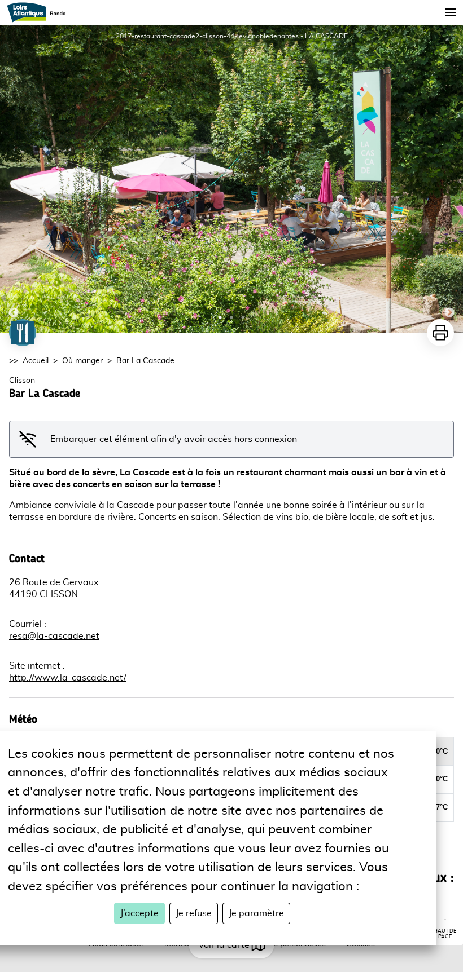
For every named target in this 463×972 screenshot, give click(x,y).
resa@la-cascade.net (54, 635)
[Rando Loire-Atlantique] (40, 12)
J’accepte (139, 913)
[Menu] (450, 12)
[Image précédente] (13, 179)
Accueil (36, 361)
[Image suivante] (449, 179)
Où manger (82, 361)
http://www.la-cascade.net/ (67, 677)
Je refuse (194, 913)
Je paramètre (256, 913)
